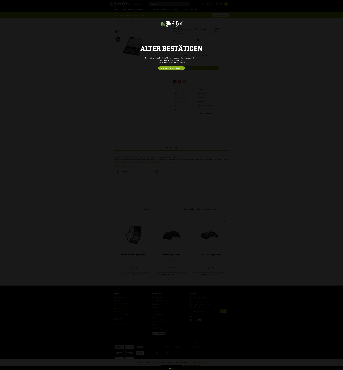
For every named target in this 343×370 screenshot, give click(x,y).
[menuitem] (339, 1)
